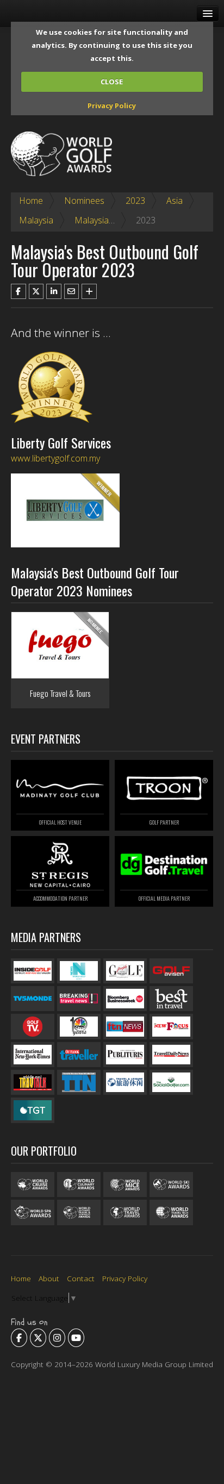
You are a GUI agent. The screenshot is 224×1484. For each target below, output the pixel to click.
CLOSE (112, 81)
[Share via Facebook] (18, 291)
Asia (174, 201)
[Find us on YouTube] (76, 1338)
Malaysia (36, 220)
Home (31, 201)
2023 (135, 201)
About (49, 1278)
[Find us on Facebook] (19, 1338)
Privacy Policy (112, 105)
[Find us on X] (38, 1338)
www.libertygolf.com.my (55, 458)
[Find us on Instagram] (57, 1338)
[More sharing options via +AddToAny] (89, 291)
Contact (81, 1278)
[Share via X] (36, 291)
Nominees (84, 201)
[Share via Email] (72, 291)
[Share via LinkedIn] (54, 291)
